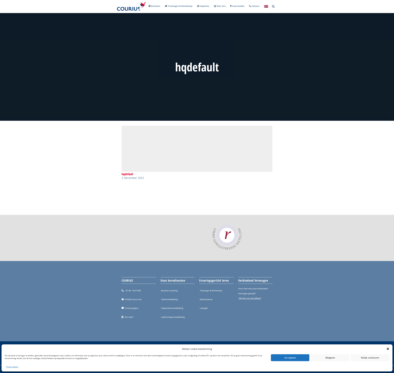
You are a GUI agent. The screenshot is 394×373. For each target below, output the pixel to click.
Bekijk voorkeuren (370, 357)
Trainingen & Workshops (211, 290)
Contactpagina (131, 308)
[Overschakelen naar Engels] (265, 6)
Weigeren (330, 357)
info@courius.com (133, 299)
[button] (387, 348)
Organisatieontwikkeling (172, 308)
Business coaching (169, 290)
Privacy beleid (12, 366)
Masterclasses (206, 299)
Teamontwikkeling (169, 299)
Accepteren (290, 357)
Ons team (129, 317)
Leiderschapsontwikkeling (173, 317)
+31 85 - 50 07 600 (133, 290)
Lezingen (204, 308)
